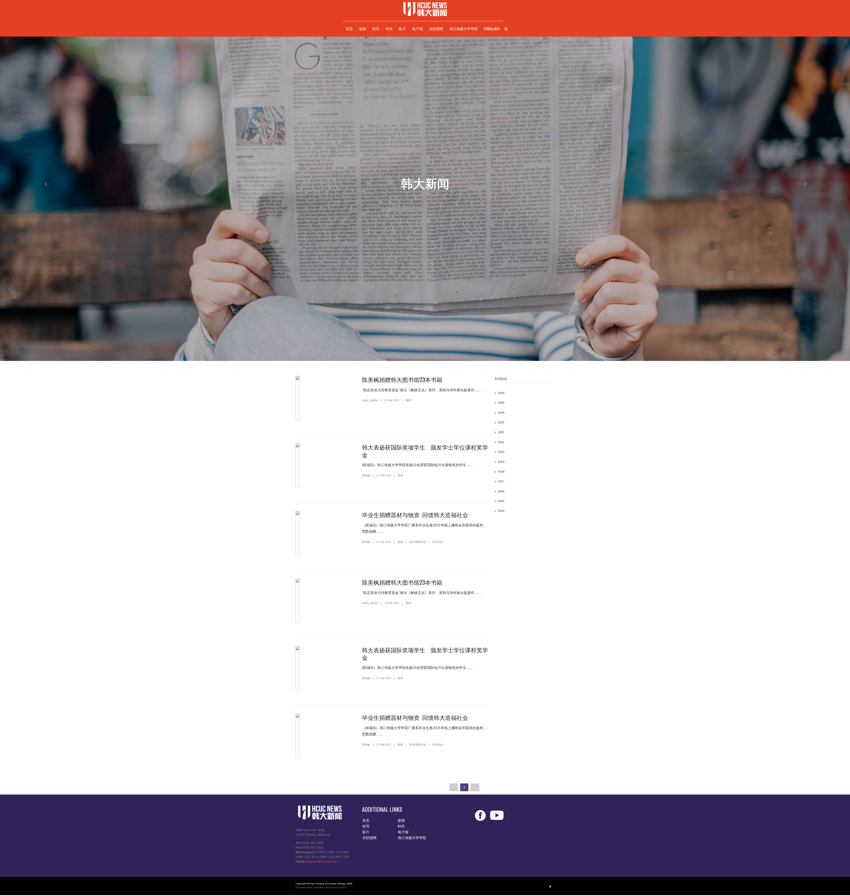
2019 (501, 462)
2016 (501, 491)
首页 (349, 29)
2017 (501, 481)
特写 (375, 29)
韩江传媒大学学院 (463, 29)
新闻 (362, 29)
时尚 (389, 29)
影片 (402, 29)
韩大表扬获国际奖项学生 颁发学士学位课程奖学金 (425, 451)
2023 (501, 422)
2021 (501, 442)
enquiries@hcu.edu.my (321, 861)
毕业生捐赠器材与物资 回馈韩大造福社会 (416, 514)
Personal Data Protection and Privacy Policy (321, 887)
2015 (501, 501)
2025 (501, 402)
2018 (501, 471)
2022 (501, 432)
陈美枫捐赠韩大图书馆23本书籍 (402, 379)
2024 (501, 412)
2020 (501, 452)
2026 (501, 393)
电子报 (417, 29)
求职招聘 (436, 29)
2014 (501, 510)
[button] (42, 183)
